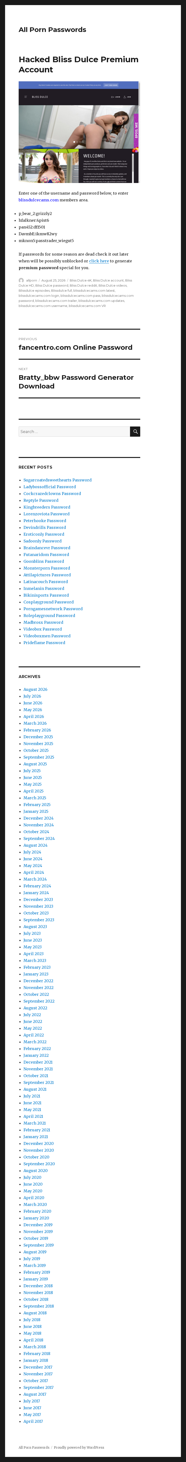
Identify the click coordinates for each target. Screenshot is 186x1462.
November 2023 (38, 906)
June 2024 (32, 858)
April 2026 (33, 716)
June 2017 (32, 1407)
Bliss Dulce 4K (81, 280)
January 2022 (36, 1055)
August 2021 (34, 1089)
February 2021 (36, 1129)
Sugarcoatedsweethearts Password (57, 480)
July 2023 (32, 933)
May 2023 (32, 946)
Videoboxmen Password (46, 635)
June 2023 (32, 940)
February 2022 (37, 1048)
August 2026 (35, 689)
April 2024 (33, 872)
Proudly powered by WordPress (79, 1448)
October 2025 (36, 750)
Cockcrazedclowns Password (52, 493)
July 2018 (31, 1319)
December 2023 (38, 899)
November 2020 (38, 1150)
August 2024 (35, 845)
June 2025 (32, 777)
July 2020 (32, 1177)
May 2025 (32, 784)
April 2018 (33, 1340)
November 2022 (38, 987)
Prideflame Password (44, 642)
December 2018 (38, 1285)
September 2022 (38, 1001)
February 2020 (37, 1211)
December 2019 (38, 1224)
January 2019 (35, 1279)
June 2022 (32, 1021)
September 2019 (38, 1245)
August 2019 (34, 1251)
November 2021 (38, 1068)
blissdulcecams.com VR (87, 306)
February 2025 (37, 804)
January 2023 (35, 974)
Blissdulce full (61, 290)
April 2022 (33, 1035)
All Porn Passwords (52, 29)
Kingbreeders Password (46, 507)
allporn (31, 280)
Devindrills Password (44, 527)
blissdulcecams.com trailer (56, 301)
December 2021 (38, 1062)
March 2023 (34, 960)
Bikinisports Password (46, 595)
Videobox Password (42, 629)
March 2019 (34, 1265)
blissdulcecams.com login (39, 295)
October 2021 (35, 1075)
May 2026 (32, 709)
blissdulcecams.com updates (101, 301)
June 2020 (33, 1184)
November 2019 (38, 1231)
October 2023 (36, 913)
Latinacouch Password (45, 581)
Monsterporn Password (46, 568)
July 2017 (31, 1401)
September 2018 (38, 1306)
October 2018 (35, 1299)
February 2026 (37, 730)
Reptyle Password (40, 500)
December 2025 (38, 736)
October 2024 (36, 831)
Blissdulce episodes (34, 290)
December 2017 (37, 1367)
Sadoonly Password (42, 541)
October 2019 (35, 1238)
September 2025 (38, 757)
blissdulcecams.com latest (94, 290)
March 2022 (34, 1041)
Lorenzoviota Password (46, 513)
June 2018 (32, 1326)
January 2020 (36, 1218)
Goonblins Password (43, 561)
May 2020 (32, 1190)
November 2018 (38, 1292)
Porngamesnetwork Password (53, 608)
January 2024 (36, 892)
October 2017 (35, 1380)
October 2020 (36, 1157)
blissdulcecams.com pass (80, 295)
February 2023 (37, 967)
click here (99, 261)
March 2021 (34, 1123)
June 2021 (32, 1102)
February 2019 (36, 1272)
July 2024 (32, 852)
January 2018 (35, 1360)
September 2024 (39, 838)
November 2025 (38, 743)
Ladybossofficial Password (49, 486)
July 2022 (32, 1014)
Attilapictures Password (47, 574)
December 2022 (38, 980)
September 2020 (39, 1163)
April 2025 (33, 791)
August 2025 (35, 763)
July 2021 (31, 1096)
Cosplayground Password (48, 602)
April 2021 (33, 1116)
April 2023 (33, 953)
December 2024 (38, 818)
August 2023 (35, 926)
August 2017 (34, 1394)
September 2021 (38, 1082)
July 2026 (32, 696)
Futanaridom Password (46, 554)
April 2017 (33, 1421)
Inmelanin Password (43, 588)
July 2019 (31, 1258)
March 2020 (35, 1204)
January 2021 (35, 1136)
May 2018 (32, 1333)
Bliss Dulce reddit (83, 285)
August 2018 (35, 1312)
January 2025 (35, 811)
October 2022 (36, 994)
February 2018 (36, 1353)
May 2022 (32, 1028)
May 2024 (32, 865)
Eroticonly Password (43, 534)
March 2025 (34, 797)
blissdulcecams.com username (43, 306)
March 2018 (34, 1346)
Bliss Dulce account (108, 280)
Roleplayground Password (49, 615)
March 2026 (35, 723)
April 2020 (33, 1197)
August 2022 (35, 1007)
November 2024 (38, 824)
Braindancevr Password (46, 547)
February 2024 (37, 885)
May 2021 (32, 1109)
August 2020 (35, 1170)
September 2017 (38, 1387)
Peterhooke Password (44, 520)
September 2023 (38, 919)
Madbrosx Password (43, 622)
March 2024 (35, 879)
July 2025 (32, 770)
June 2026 (32, 703)
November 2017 (38, 1373)
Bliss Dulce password (51, 285)
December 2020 (38, 1143)
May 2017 (32, 1414)
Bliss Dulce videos (113, 285)
